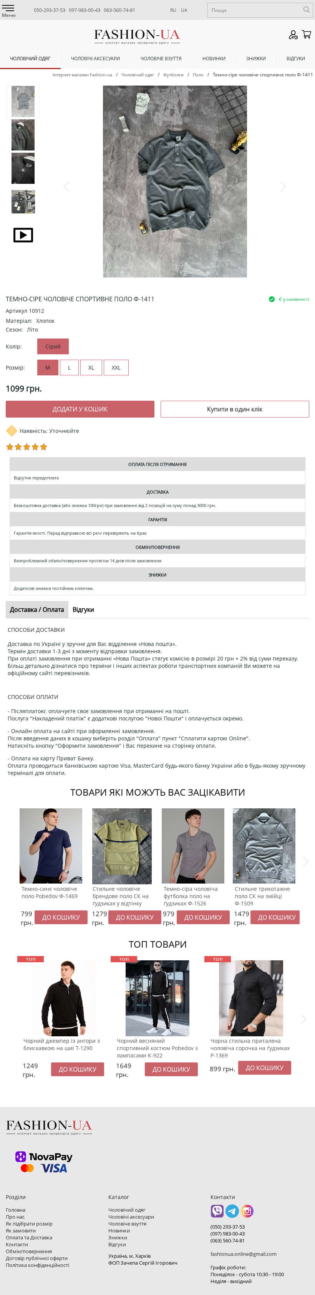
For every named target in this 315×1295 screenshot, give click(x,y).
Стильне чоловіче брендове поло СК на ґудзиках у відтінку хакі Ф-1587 (121, 899)
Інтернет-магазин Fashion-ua (82, 75)
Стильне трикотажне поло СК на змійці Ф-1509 (262, 896)
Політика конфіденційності (37, 1265)
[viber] (217, 1213)
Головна (15, 1209)
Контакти (17, 1244)
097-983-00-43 (84, 10)
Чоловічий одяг (30, 58)
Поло (198, 75)
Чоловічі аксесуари (95, 58)
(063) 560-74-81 (228, 1240)
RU (173, 10)
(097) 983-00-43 (228, 1233)
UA (184, 10)
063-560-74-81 (119, 10)
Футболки (173, 75)
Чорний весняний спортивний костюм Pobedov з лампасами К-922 (157, 1048)
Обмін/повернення (29, 1251)
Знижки (256, 58)
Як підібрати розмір (29, 1223)
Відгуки (296, 58)
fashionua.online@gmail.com (244, 1253)
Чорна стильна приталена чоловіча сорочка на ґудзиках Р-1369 (250, 1048)
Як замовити (21, 1230)
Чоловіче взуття (161, 58)
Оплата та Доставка (29, 1237)
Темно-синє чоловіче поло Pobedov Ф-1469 (50, 892)
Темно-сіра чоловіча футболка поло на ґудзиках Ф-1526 (191, 896)
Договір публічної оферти (37, 1258)
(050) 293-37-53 (228, 1226)
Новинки (213, 58)
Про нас (15, 1216)
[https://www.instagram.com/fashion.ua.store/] (247, 1213)
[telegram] (232, 1213)
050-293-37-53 (49, 10)
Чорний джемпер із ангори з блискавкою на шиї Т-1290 (61, 1044)
